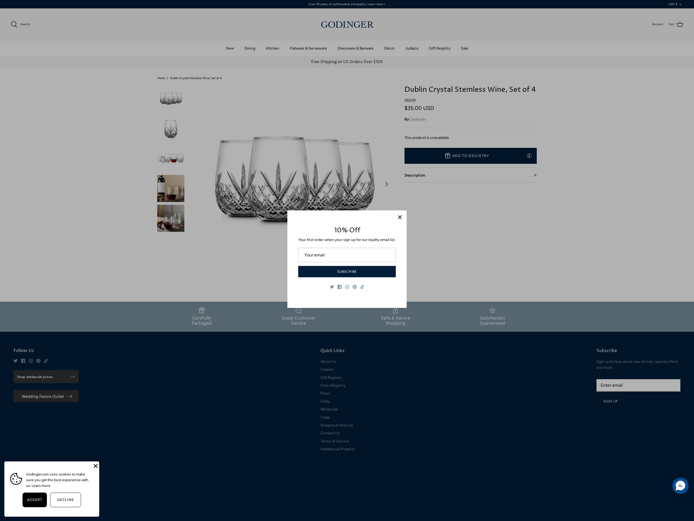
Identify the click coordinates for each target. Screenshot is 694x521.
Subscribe (347, 271)
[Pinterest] (355, 287)
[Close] (400, 217)
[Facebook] (340, 287)
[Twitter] (332, 287)
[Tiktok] (362, 287)
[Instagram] (347, 287)
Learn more (41, 485)
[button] (680, 486)
